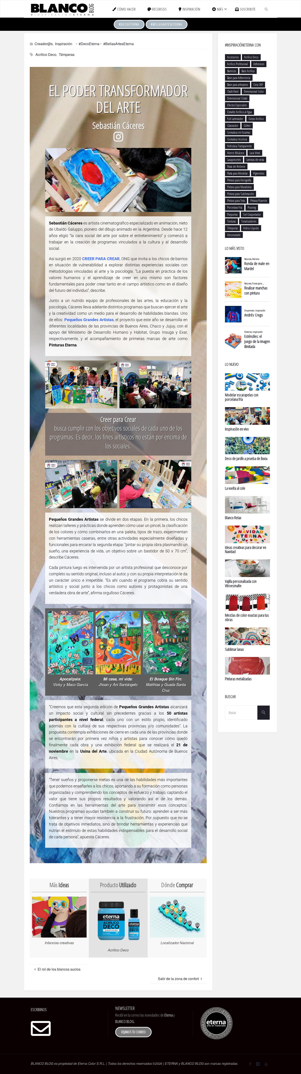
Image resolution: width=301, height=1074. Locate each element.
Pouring (252, 207)
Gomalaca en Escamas (238, 132)
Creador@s (44, 43)
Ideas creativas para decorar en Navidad (245, 549)
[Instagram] (258, 1064)
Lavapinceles (234, 160)
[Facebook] (250, 1064)
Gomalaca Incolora (237, 139)
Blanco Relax (233, 517)
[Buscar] (263, 713)
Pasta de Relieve (236, 166)
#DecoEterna (129, 24)
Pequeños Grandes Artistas (89, 319)
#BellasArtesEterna (166, 24)
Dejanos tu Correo (133, 1032)
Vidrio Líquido (251, 228)
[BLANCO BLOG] (62, 8)
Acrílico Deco (45, 54)
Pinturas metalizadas (238, 678)
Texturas (231, 221)
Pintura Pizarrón (258, 201)
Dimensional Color (254, 91)
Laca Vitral (255, 153)
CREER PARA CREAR (101, 258)
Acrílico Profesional (237, 64)
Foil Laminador (235, 119)
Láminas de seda (255, 160)
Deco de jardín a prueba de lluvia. (246, 458)
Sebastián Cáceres (118, 125)
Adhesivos (258, 64)
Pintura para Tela (236, 201)
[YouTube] (266, 1064)
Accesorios (233, 57)
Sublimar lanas (234, 649)
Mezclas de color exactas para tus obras (247, 617)
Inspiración (63, 43)
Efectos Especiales (237, 105)
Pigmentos (258, 173)
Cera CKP (258, 85)
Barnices (231, 71)
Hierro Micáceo (235, 153)
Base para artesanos (237, 85)
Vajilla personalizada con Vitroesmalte (240, 583)
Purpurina (232, 214)
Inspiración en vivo (237, 429)
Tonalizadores (248, 221)
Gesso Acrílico (256, 119)
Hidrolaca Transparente (239, 146)
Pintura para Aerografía (239, 180)
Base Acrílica (248, 71)
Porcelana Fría (234, 207)
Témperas (66, 54)
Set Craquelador (252, 214)
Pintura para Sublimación (240, 194)
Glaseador (232, 125)
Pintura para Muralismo (239, 187)
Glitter (247, 125)
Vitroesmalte (234, 235)
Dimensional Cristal (237, 98)
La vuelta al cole (235, 488)
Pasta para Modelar (237, 173)
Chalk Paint (232, 91)
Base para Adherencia (238, 78)
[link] (266, 9)
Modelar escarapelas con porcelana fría (241, 397)
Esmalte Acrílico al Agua (239, 112)
